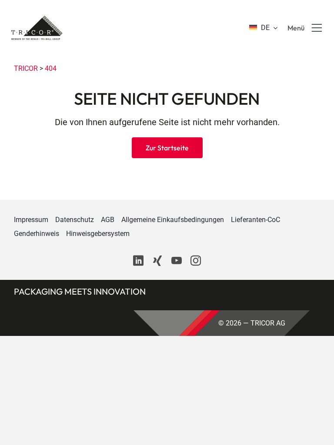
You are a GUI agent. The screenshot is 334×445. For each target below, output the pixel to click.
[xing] (157, 261)
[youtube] (176, 261)
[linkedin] (138, 261)
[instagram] (195, 261)
